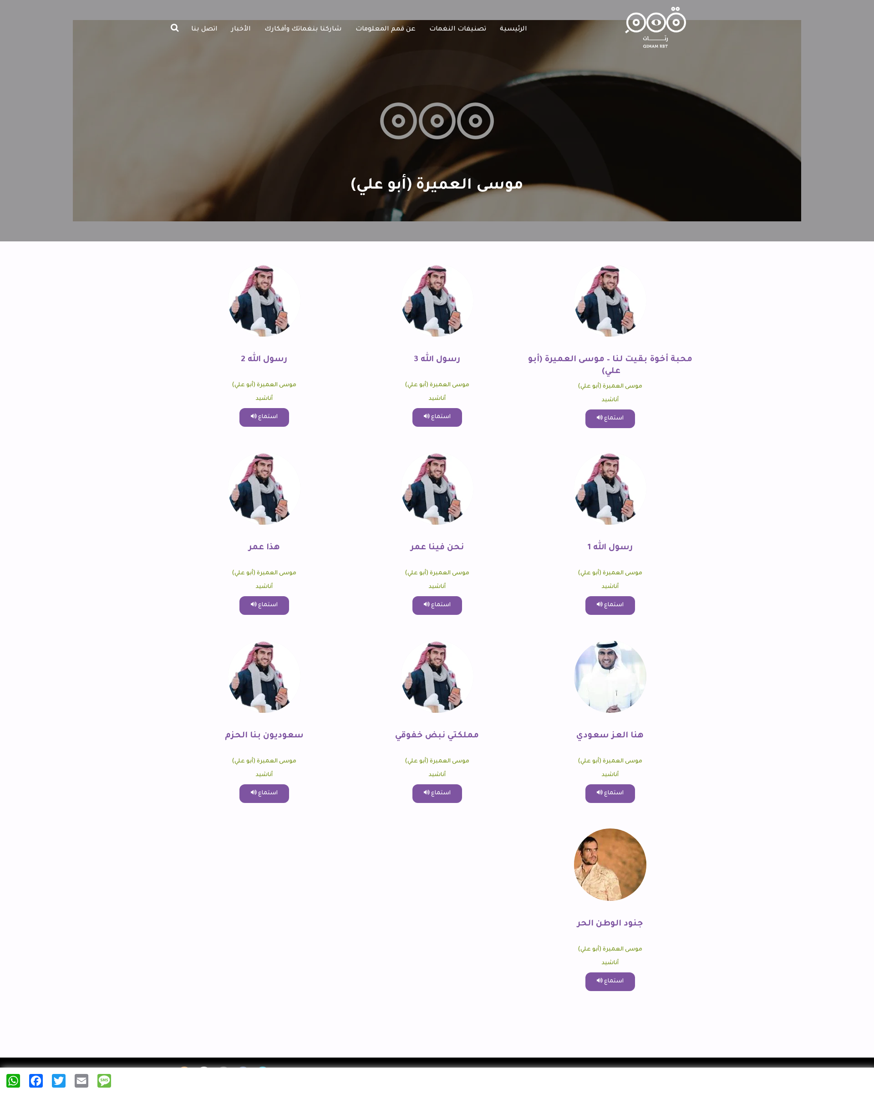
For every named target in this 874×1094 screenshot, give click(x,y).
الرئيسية (513, 29)
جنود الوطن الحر (610, 924)
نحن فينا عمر (437, 547)
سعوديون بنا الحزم (264, 736)
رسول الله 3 (437, 359)
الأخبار (241, 29)
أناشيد (610, 400)
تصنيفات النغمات (457, 29)
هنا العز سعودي (610, 736)
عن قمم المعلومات (386, 29)
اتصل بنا (204, 29)
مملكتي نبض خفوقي (437, 736)
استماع (613, 418)
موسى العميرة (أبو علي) (610, 386)
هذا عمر (264, 547)
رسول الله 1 (610, 547)
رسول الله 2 (264, 359)
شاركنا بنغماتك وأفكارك (303, 29)
